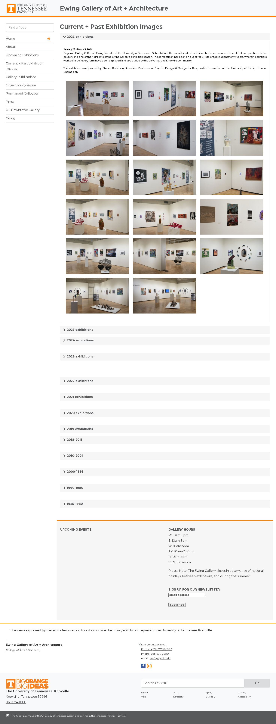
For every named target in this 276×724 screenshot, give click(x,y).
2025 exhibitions (79, 330)
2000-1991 (74, 471)
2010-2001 (74, 455)
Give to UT (211, 696)
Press (10, 102)
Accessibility (244, 696)
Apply (209, 692)
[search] (30, 27)
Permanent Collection (22, 93)
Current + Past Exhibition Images (24, 66)
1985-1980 (74, 504)
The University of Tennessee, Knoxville (30, 13)
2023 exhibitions (79, 356)
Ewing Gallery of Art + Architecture (114, 8)
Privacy (242, 692)
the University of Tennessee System (56, 715)
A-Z (175, 692)
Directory (178, 696)
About (10, 47)
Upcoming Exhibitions (22, 55)
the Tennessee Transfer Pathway (108, 715)
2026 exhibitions (80, 37)
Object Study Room (21, 85)
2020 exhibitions (80, 413)
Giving (10, 118)
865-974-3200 (160, 653)
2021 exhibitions (79, 397)
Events (144, 692)
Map (143, 696)
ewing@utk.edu (160, 658)
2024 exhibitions (80, 340)
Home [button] (10, 38)
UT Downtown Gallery (23, 110)
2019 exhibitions (79, 429)
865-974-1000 (16, 702)
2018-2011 (74, 440)
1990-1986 (74, 488)
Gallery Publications (21, 77)
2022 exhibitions (79, 381)
